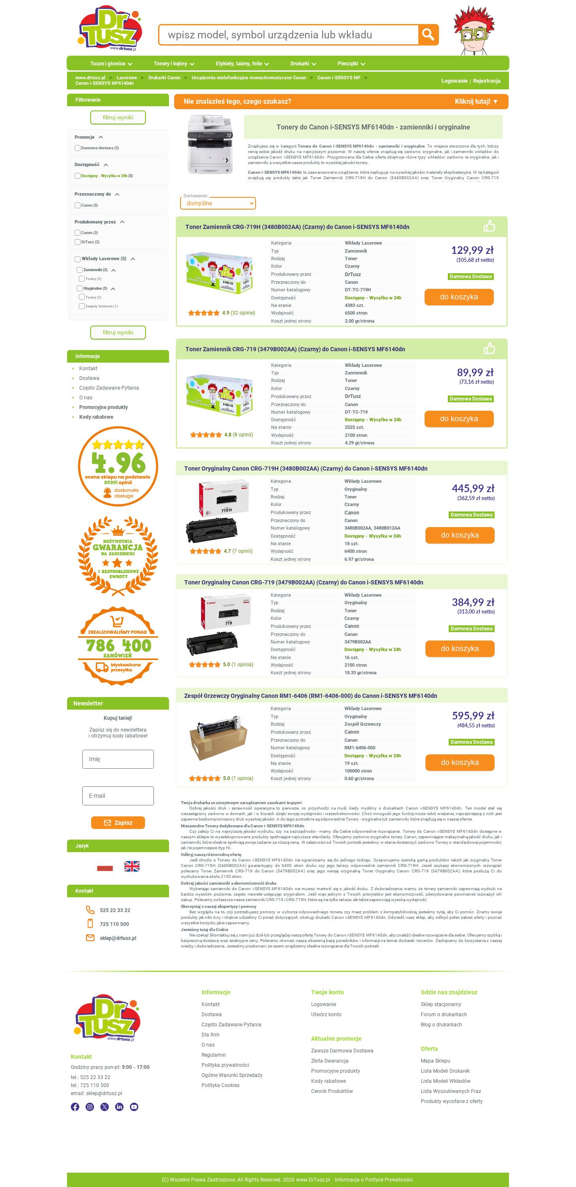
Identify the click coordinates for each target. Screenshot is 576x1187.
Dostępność (88, 164)
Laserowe (127, 78)
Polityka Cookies (221, 1085)
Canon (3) (89, 233)
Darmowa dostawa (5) (100, 148)
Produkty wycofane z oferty (452, 1101)
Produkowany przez (96, 222)
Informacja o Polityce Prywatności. (374, 1180)
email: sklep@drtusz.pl (96, 1093)
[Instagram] (90, 1107)
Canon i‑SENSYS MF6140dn (104, 83)
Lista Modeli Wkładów (446, 1081)
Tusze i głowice (107, 64)
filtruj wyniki (118, 117)
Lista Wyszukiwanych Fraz (451, 1091)
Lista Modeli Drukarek (445, 1071)
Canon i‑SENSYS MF (339, 78)
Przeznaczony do (93, 194)
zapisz (123, 822)
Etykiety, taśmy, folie (239, 64)
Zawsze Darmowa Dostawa (342, 1051)
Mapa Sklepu (435, 1061)
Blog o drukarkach (441, 1025)
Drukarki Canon (164, 78)
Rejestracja (487, 81)
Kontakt (88, 368)
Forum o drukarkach (444, 1014)
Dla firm (211, 1035)
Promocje (85, 137)
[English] (131, 876)
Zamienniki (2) (95, 270)
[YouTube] (134, 1107)
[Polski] (104, 876)
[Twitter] (104, 1107)
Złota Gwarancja (330, 1061)
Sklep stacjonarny (441, 1004)
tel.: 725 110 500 (90, 1085)
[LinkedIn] (119, 1107)
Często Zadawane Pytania (109, 388)
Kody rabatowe (328, 1081)
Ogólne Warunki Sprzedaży (232, 1075)
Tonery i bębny (170, 64)
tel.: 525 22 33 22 (90, 1077)
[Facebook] (75, 1107)
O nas (85, 398)
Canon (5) (89, 205)
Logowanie (454, 81)
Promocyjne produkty (335, 1071)
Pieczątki (348, 64)
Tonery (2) (94, 279)
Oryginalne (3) (95, 288)
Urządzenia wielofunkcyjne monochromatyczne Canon (249, 78)
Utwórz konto (326, 1014)
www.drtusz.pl (90, 78)
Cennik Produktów (332, 1091)
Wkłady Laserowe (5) (104, 258)
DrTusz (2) (90, 242)
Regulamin (214, 1055)
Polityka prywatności (225, 1065)
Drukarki (300, 64)
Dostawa (89, 378)
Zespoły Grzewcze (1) (102, 306)
